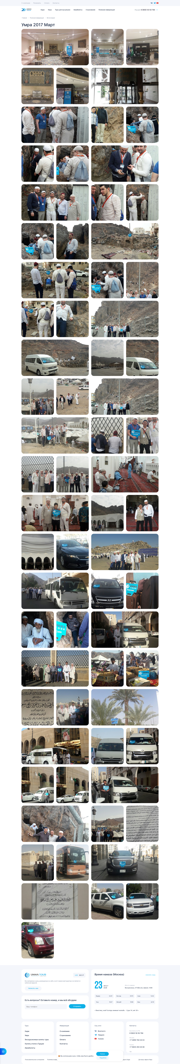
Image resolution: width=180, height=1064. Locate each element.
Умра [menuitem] (50, 10)
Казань (121, 995)
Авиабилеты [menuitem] (78, 10)
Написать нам (33, 988)
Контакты (56, 3)
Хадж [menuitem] (43, 10)
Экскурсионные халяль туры (37, 1039)
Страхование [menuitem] (90, 10)
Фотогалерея (51, 18)
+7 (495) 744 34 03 (136, 28)
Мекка (121, 1014)
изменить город (150, 975)
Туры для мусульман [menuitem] (62, 10)
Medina (121, 1018)
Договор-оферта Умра (145, 1059)
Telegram (155, 3)
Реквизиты (37, 3)
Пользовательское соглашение (34, 1059)
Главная (24, 18)
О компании (25, 3)
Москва (122, 988)
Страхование (65, 1035)
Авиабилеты (30, 1048)
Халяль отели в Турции (34, 1044)
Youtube (157, 3)
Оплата (46, 3)
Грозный (122, 999)
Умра (27, 1035)
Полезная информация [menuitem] (107, 10)
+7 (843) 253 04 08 (136, 1047)
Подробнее (103, 1058)
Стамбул (122, 1010)
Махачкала (123, 1003)
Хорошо (102, 1054)
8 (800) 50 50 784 (148, 10)
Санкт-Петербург (126, 991)
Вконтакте (152, 3)
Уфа (120, 1006)
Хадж (27, 1031)
